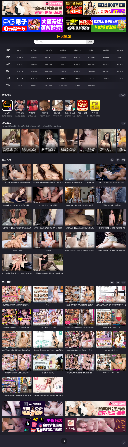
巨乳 (117, 160)
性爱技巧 (120, 78)
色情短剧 (91, 85)
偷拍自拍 (34, 64)
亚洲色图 (34, 71)
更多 (123, 160)
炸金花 (91, 50)
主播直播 (105, 57)
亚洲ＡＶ (20, 57)
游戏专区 (63, 50)
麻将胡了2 (77, 50)
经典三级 (91, 64)
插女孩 (20, 85)
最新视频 (7, 160)
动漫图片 (63, 71)
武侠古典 (63, 78)
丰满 (112, 282)
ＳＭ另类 (120, 57)
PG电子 (20, 50)
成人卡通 (48, 64)
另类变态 (120, 64)
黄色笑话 (105, 78)
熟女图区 (105, 71)
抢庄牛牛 (120, 50)
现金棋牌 (105, 50)
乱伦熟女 (105, 64)
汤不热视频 (63, 85)
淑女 (117, 282)
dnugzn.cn (64, 37)
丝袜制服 (91, 57)
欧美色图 (48, 71)
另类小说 (91, 78)
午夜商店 (34, 85)
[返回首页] (123, 442)
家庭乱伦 (34, 78)
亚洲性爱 (20, 64)
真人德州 (34, 50)
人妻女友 (48, 78)
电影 (8, 64)
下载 (123, 123)
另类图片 (120, 71)
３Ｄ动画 (63, 57)
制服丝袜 (77, 64)
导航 (8, 85)
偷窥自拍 (20, 71)
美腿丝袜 (77, 71)
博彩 (8, 50)
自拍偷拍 (34, 57)
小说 (8, 78)
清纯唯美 (91, 71)
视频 (8, 57)
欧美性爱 (63, 64)
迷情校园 (77, 78)
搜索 (90, 42)
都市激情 (20, 78)
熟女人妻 (77, 57)
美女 (112, 160)
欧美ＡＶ (48, 57)
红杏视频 (77, 85)
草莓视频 (48, 85)
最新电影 (7, 282)
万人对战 (48, 50)
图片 (8, 71)
